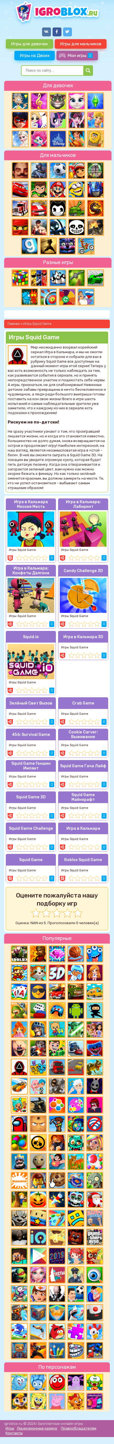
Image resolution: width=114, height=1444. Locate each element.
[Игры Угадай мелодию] (39, 101)
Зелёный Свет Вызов (30, 703)
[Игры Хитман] (57, 1293)
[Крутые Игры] (38, 991)
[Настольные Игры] (38, 1010)
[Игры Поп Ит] (75, 1105)
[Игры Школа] (94, 991)
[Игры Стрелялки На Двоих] (38, 1105)
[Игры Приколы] (19, 1293)
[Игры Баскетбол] (75, 953)
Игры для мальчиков (80, 43)
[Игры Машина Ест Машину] (75, 991)
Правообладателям (78, 1428)
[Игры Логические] (20, 101)
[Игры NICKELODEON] (19, 1180)
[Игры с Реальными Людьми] (38, 1123)
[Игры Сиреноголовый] (57, 1086)
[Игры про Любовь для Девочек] (94, 1293)
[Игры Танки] (76, 208)
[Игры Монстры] (94, 953)
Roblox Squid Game (83, 860)
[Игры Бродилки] (94, 1256)
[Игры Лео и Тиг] (19, 1401)
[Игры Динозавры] (94, 1067)
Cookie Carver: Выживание (83, 734)
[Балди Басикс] (38, 1161)
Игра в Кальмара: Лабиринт (83, 504)
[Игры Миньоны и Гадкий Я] (76, 189)
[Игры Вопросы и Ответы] (67, 296)
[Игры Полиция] (75, 1274)
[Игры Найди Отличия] (94, 1274)
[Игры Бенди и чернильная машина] (57, 208)
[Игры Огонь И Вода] (29, 296)
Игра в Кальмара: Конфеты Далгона (30, 570)
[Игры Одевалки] (95, 120)
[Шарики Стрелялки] (19, 1142)
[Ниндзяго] (20, 227)
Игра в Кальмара (83, 828)
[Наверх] (102, 1432)
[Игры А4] (75, 1086)
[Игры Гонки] (39, 208)
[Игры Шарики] (94, 1161)
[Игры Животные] (38, 972)
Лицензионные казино (37, 1428)
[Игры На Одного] (57, 1161)
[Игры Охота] (95, 170)
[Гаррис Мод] (29, 246)
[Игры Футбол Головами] (75, 1293)
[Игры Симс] (95, 101)
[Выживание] (76, 278)
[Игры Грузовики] (57, 1067)
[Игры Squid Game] (19, 1067)
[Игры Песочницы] (57, 1312)
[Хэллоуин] (38, 1199)
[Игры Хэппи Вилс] (94, 1218)
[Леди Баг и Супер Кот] (20, 120)
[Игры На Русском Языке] (86, 296)
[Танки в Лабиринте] (95, 278)
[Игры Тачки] (20, 189)
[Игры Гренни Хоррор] (19, 1237)
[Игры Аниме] (94, 972)
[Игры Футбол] (57, 170)
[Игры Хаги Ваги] (94, 1350)
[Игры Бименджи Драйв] (75, 1048)
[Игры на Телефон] (94, 1123)
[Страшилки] (19, 1218)
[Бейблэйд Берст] (75, 1180)
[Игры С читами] (57, 1237)
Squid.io (31, 637)
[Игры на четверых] (57, 278)
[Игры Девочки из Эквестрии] (39, 138)
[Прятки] (19, 1199)
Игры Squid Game (22, 549)
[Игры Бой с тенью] (48, 246)
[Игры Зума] (75, 1123)
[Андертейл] (76, 227)
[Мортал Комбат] (95, 208)
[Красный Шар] (57, 1382)
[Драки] (39, 227)
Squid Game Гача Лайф (83, 766)
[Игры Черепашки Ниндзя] (19, 1274)
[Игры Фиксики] (38, 1382)
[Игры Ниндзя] (94, 1010)
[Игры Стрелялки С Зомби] (38, 1048)
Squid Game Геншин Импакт (31, 766)
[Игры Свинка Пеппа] (57, 1401)
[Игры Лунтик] (75, 1382)
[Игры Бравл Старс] (38, 1142)
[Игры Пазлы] (75, 1331)
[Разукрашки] (57, 1218)
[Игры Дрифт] (19, 1086)
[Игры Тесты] (57, 1274)
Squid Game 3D (31, 797)
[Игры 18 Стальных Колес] (20, 208)
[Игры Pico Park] (38, 1067)
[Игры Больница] (38, 1293)
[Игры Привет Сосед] (20, 170)
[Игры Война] (19, 1010)
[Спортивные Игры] (48, 296)
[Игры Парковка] (75, 1067)
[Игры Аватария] (38, 1086)
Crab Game (83, 703)
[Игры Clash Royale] (19, 1161)
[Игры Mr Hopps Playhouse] (94, 1086)
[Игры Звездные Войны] (75, 1029)
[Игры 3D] (57, 972)
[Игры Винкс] (19, 1029)
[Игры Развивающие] (57, 1029)
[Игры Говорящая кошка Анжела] (76, 101)
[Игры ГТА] (94, 1237)
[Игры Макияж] (38, 1274)
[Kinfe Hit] (57, 1199)
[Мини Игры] (57, 1010)
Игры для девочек (29, 43)
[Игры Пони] (57, 120)
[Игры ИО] (38, 1237)
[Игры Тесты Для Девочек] (94, 1029)
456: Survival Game (31, 734)
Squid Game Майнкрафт (83, 797)
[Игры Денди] (19, 972)
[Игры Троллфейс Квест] (75, 1350)
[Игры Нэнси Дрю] (57, 1142)
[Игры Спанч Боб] (38, 1401)
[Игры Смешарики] (19, 1382)
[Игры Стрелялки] (38, 1350)
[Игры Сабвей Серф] (76, 170)
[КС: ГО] (95, 227)
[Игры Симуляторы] (75, 1161)
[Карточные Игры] (19, 991)
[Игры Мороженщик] (19, 1048)
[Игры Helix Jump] (94, 1312)
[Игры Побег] (75, 972)
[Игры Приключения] (19, 1312)
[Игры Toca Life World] (19, 1105)
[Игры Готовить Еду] (76, 138)
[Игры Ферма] (94, 1331)
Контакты (14, 1433)
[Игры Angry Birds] (57, 1331)
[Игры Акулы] (75, 1312)
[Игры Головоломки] (20, 278)
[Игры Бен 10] (39, 189)
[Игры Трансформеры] (95, 189)
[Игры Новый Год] (94, 1199)
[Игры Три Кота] (75, 1401)
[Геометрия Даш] (75, 1218)
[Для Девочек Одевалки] (94, 1401)
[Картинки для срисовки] (39, 120)
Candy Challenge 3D (83, 570)
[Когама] (38, 1218)
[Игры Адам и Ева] (95, 138)
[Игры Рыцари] (38, 1029)
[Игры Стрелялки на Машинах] (57, 991)
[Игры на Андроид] (75, 1010)
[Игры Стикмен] (57, 227)
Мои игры (79, 55)
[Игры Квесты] (38, 1312)
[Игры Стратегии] (38, 953)
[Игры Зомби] (75, 1142)
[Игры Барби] (94, 1142)
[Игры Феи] (75, 1256)
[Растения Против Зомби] (94, 1180)
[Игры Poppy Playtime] (94, 1048)
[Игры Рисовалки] (57, 1350)
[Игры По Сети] (19, 1350)
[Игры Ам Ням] (94, 1382)
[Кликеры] (57, 1180)
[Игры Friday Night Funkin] (94, 1105)
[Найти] (88, 70)
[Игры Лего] (38, 1180)
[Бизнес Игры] (57, 1048)
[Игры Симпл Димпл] (57, 1105)
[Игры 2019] (57, 1256)
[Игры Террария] (57, 1123)
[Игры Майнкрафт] (19, 1256)
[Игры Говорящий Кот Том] (57, 101)
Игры (10, 1428)
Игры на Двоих (35, 55)
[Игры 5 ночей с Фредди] (75, 1237)
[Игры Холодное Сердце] (20, 138)
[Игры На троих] (39, 278)
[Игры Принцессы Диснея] (57, 138)
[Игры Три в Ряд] (57, 953)
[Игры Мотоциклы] (86, 246)
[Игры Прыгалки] (38, 1331)
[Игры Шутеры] (39, 170)
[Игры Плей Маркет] (38, 1256)
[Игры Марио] (57, 189)
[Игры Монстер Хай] (76, 120)
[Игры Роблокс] (19, 953)
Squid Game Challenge (31, 828)
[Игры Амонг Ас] (19, 1123)
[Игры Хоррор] (67, 246)
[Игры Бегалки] (19, 1331)
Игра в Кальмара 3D (83, 637)
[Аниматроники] (75, 1199)
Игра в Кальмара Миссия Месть (31, 504)
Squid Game (31, 860)
